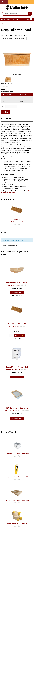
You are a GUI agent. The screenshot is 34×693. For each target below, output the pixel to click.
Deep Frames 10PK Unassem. (17, 283)
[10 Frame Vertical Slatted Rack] (17, 492)
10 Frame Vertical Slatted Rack (17, 500)
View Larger (18, 74)
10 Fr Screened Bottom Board (17, 408)
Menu (4, 1)
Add (6, 112)
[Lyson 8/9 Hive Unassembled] (17, 353)
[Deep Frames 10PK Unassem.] (17, 269)
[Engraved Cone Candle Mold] (17, 469)
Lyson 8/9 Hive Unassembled (17, 367)
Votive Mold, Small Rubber (17, 523)
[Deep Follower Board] (17, 58)
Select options (16, 293)
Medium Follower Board (17, 221)
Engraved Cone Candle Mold (17, 477)
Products (6, 19)
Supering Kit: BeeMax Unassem (17, 453)
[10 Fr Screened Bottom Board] (17, 395)
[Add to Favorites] (23, 335)
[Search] (30, 13)
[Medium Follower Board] (17, 211)
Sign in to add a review (10, 245)
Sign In (17, 19)
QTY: (3, 106)
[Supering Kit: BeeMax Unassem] (17, 445)
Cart (28, 19)
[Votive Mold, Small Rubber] (17, 516)
